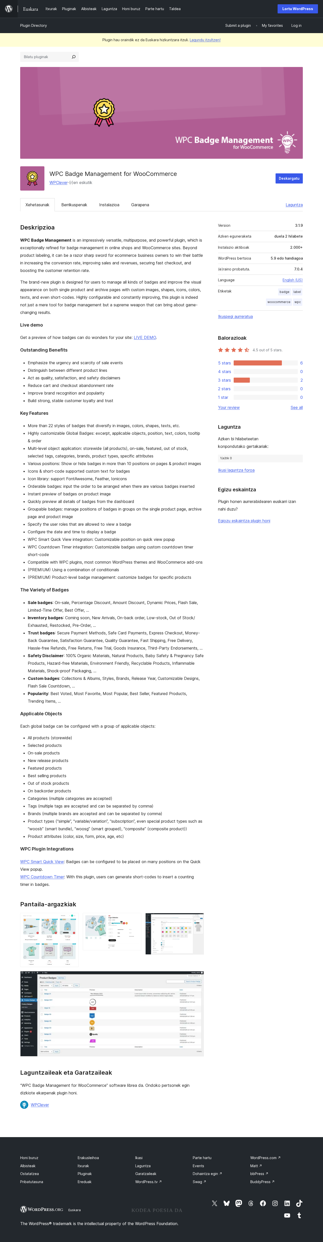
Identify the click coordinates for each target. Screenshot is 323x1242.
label (297, 292)
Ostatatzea (29, 1173)
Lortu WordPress (297, 9)
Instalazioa (109, 204)
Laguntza (294, 204)
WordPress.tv (148, 1182)
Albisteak (28, 1166)
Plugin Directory (33, 25)
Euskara (74, 1210)
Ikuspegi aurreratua (235, 316)
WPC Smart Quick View (42, 861)
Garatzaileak (145, 1173)
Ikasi (139, 1158)
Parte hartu (202, 1158)
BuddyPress (262, 1182)
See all (297, 407)
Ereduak (85, 1182)
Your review (229, 407)
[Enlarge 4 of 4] (197, 977)
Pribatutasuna (31, 1182)
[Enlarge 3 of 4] (197, 919)
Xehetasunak (37, 204)
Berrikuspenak (74, 204)
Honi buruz (29, 1158)
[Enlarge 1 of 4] (71, 919)
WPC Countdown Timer (42, 876)
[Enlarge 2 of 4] (134, 919)
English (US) (293, 280)
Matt (256, 1166)
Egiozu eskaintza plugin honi (244, 520)
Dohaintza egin (207, 1173)
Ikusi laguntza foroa (236, 470)
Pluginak (85, 1173)
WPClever (58, 182)
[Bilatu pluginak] (74, 57)
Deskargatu (289, 178)
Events (198, 1166)
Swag (199, 1182)
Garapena (140, 204)
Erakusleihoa (88, 1158)
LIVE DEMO (145, 337)
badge (284, 292)
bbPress (259, 1173)
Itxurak (83, 1166)
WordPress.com (265, 1158)
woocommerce (278, 302)
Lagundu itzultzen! (205, 40)
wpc (297, 302)
